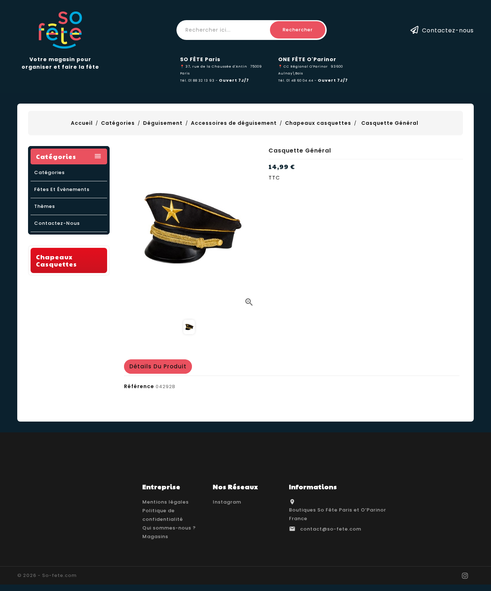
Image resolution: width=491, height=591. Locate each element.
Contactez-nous (448, 30)
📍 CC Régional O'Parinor (303, 66)
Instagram (227, 502)
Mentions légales (165, 502)
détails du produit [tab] (158, 366)
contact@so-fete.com (330, 529)
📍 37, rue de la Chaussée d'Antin (213, 66)
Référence (139, 386)
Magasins (155, 536)
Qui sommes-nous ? (169, 527)
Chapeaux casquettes (56, 260)
